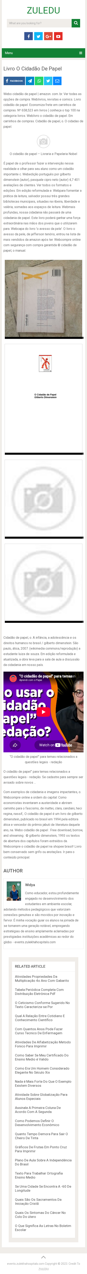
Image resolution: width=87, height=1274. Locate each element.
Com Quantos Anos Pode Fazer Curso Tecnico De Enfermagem (39, 1031)
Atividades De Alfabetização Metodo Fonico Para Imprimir (43, 1044)
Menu (9, 53)
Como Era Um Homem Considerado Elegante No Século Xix (42, 1070)
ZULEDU (43, 10)
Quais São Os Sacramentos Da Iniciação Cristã (38, 1202)
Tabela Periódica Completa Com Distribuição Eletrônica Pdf (39, 992)
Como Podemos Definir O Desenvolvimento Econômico (37, 1123)
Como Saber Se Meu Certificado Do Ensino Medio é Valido (42, 1057)
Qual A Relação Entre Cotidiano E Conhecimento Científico (40, 1018)
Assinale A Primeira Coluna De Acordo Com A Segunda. (38, 1110)
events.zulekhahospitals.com (25, 1263)
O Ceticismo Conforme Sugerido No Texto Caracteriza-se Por (42, 1005)
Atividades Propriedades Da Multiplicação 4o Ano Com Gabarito (42, 979)
